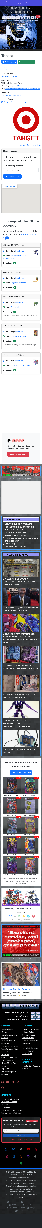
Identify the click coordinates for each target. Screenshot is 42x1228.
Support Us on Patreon (11, 1113)
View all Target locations (30, 145)
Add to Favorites (27, 62)
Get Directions (13, 176)
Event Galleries (7, 1060)
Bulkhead (15, 307)
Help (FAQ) (10, 544)
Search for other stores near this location (22, 88)
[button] (11, 11)
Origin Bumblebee (18, 283)
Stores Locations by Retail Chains (22, 538)
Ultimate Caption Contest (16, 989)
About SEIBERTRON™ (31, 1029)
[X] (21, 1149)
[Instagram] (7, 1156)
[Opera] (2, 1087)
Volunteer (5, 1104)
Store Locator (12, 541)
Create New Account (31, 1066)
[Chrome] (2, 1082)
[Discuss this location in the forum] (7, 238)
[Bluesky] (13, 1149)
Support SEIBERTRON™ (18, 454)
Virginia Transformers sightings (17, 102)
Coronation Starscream (20, 365)
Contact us (27, 1053)
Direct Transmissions (20, 1120)
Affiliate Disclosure (30, 1040)
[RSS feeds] (21, 1156)
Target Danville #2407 (10, 76)
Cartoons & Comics (9, 1057)
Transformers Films (9, 1049)
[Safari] (7, 1082)
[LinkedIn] (14, 1156)
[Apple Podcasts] (35, 1156)
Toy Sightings (12, 519)
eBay (30, 478)
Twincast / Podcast (9, 1101)
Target (4, 70)
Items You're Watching (16, 532)
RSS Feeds (5, 1107)
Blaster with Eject (18, 336)
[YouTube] (28, 1149)
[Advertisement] (21, 401)
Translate (26, 1043)
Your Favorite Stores (15, 535)
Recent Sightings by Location (19, 527)
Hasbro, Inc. (22, 1194)
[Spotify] (21, 1163)
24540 (18, 86)
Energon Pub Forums (10, 1046)
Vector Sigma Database (16, 547)
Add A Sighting (10, 62)
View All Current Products (18, 524)
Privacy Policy (28, 1032)
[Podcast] (28, 1156)
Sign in (25, 1069)
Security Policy (28, 1035)
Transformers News (16, 555)
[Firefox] (12, 1082)
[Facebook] (6, 1149)
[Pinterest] (36, 1149)
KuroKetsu (19, 251)
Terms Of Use (28, 1037)
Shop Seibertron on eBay (12, 1110)
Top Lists (5, 1069)
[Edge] (18, 1082)
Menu (22, 43)
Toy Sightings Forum (15, 530)
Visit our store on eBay (21, 773)
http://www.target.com (11, 95)
